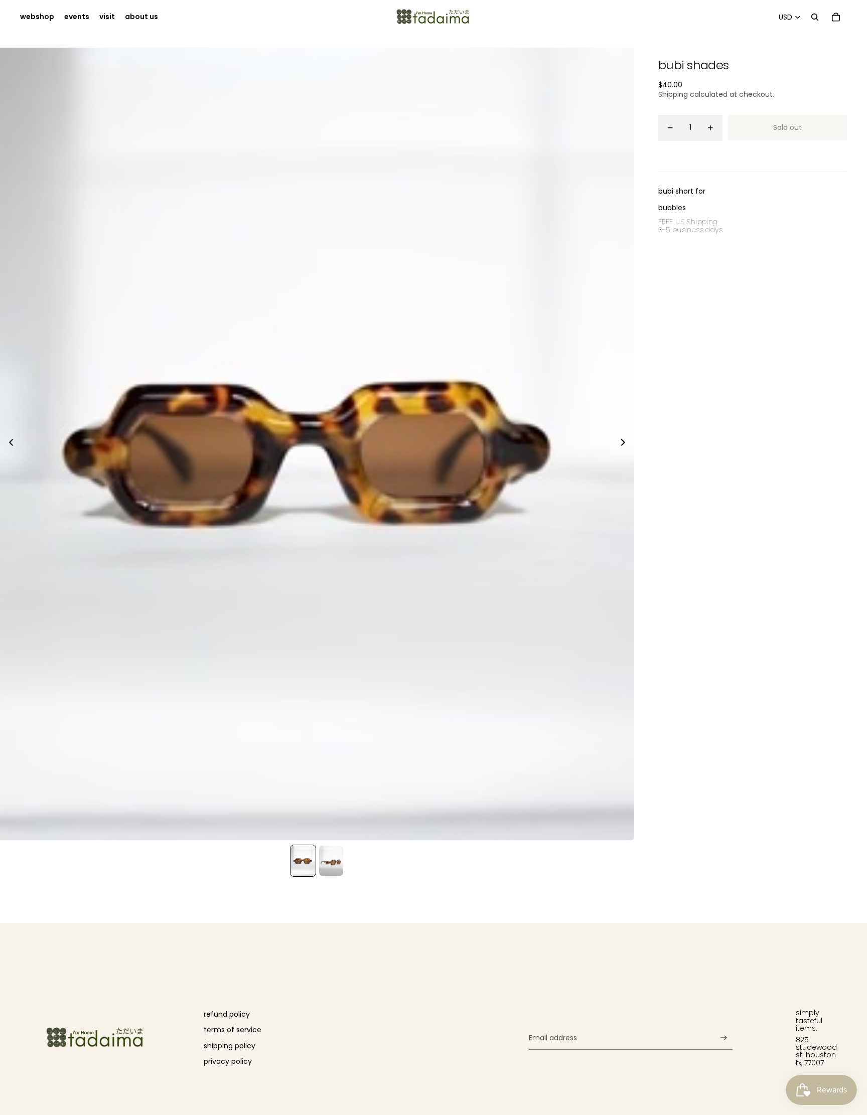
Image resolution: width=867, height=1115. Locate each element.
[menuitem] (37, 17)
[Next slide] (626, 444)
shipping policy (229, 1046)
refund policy (227, 1014)
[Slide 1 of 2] (303, 861)
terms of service (232, 1030)
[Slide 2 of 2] (331, 861)
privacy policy (228, 1061)
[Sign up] (724, 1038)
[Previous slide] (8, 444)
